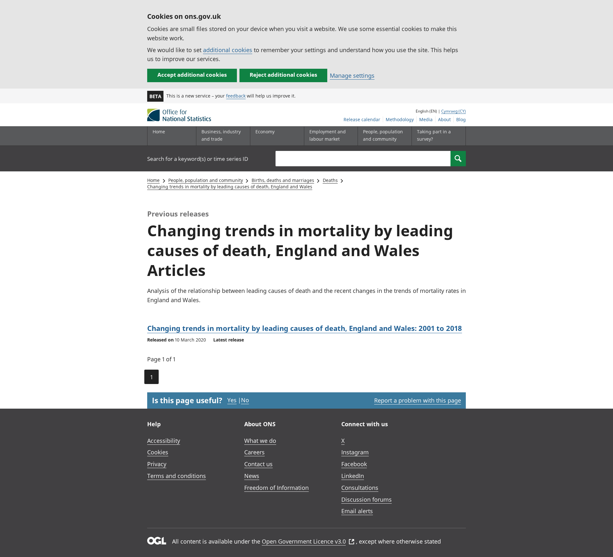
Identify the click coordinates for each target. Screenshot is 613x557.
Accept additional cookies (192, 74)
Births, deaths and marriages (283, 180)
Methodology (400, 119)
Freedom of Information (276, 487)
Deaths (330, 180)
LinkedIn (352, 476)
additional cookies (227, 50)
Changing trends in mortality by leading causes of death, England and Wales (229, 187)
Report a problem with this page (417, 400)
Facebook (354, 464)
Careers (254, 452)
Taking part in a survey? (434, 135)
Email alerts (357, 511)
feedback (236, 96)
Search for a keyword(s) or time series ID (197, 158)
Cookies (157, 452)
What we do (260, 440)
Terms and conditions (176, 476)
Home (159, 132)
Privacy (156, 464)
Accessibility (163, 440)
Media (426, 119)
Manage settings (352, 75)
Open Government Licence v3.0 (304, 541)
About (444, 119)
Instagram (355, 452)
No (245, 400)
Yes (232, 400)
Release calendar (362, 119)
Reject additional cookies (283, 74)
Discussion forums (366, 499)
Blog (461, 119)
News (251, 476)
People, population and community (205, 180)
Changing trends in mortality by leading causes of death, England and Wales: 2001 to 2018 (304, 328)
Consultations (359, 487)
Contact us (258, 464)
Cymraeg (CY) (453, 111)
